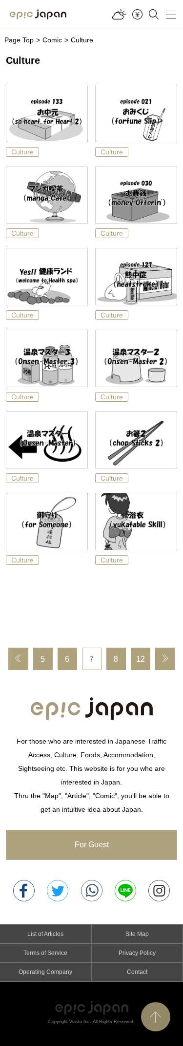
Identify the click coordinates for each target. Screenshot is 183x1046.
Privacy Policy (137, 953)
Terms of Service (45, 953)
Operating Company (45, 972)
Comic (52, 40)
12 (140, 659)
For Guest (92, 845)
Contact (137, 972)
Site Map (137, 934)
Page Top (19, 40)
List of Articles (45, 934)
